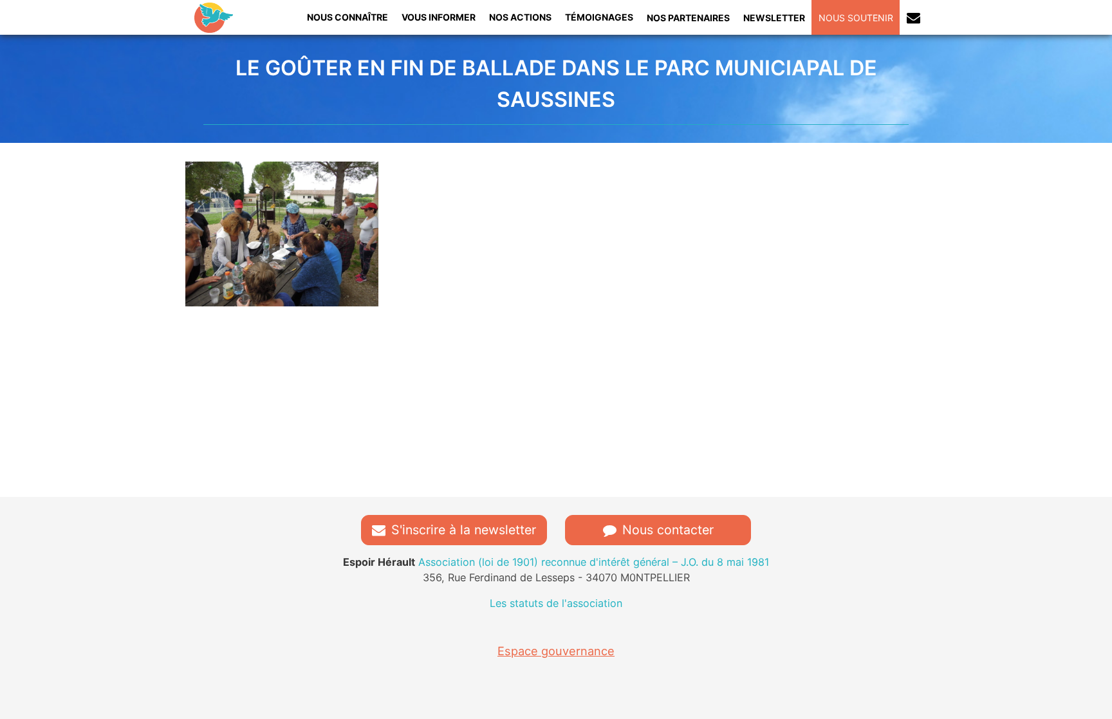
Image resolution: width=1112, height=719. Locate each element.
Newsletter (774, 17)
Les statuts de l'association (556, 603)
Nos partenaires (688, 17)
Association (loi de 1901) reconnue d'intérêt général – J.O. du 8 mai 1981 (556, 562)
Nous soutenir (856, 17)
